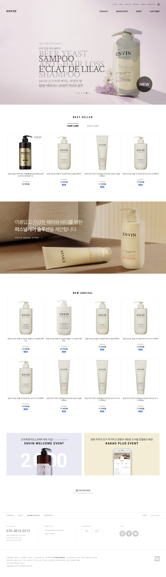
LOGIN (115, 4)
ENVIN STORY (122, 11)
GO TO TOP (155, 515)
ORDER (143, 4)
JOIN (120, 4)
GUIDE (20, 515)
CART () (128, 4)
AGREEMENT (48, 515)
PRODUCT (104, 11)
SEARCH (150, 4)
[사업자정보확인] (59, 557)
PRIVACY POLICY (33, 515)
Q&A (86, 531)
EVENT (139, 11)
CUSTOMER (155, 11)
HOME (144, 515)
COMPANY (10, 515)
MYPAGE (136, 4)
